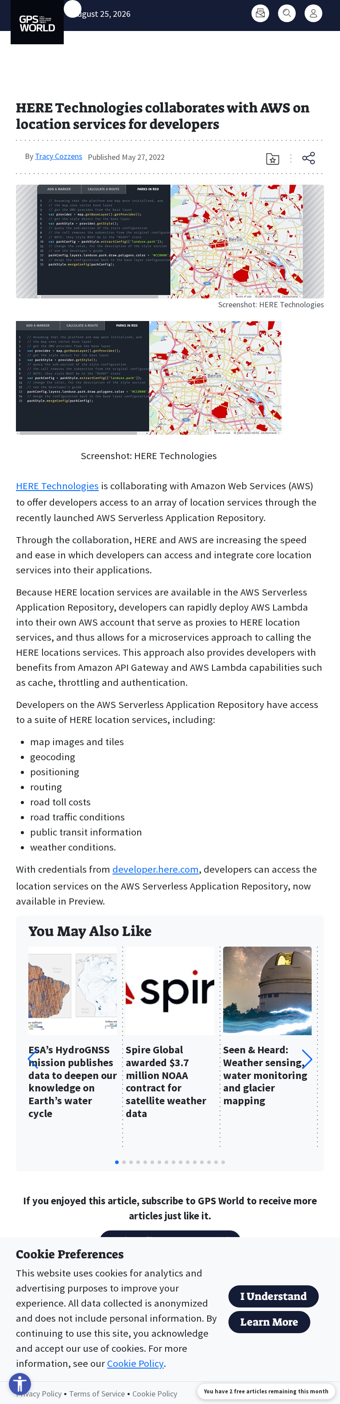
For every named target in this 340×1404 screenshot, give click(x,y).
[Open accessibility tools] (20, 1384)
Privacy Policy (39, 1394)
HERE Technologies (57, 486)
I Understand (273, 1296)
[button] (307, 1059)
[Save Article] (273, 159)
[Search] (287, 13)
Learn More (269, 1322)
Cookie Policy (135, 1363)
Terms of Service (97, 1394)
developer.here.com (155, 869)
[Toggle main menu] (72, 9)
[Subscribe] (260, 13)
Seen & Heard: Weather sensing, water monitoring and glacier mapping (265, 1075)
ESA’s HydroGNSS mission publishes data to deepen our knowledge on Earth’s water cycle (72, 1082)
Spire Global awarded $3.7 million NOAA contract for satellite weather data (166, 1082)
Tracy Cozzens (58, 156)
